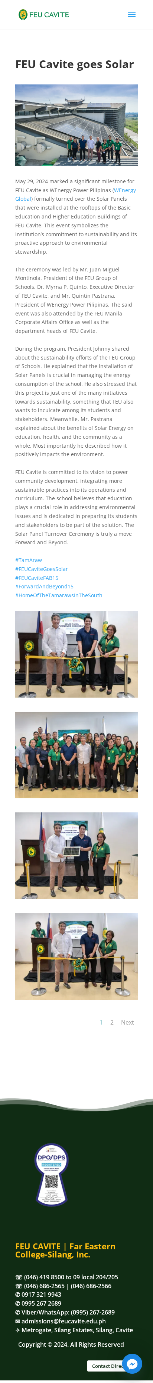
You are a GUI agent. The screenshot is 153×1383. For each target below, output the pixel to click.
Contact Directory (112, 1366)
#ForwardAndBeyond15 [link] (44, 586)
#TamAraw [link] (28, 560)
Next (127, 1022)
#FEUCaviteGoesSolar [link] (41, 568)
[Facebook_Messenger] (132, 1364)
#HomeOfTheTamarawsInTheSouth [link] (58, 595)
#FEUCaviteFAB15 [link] (36, 577)
